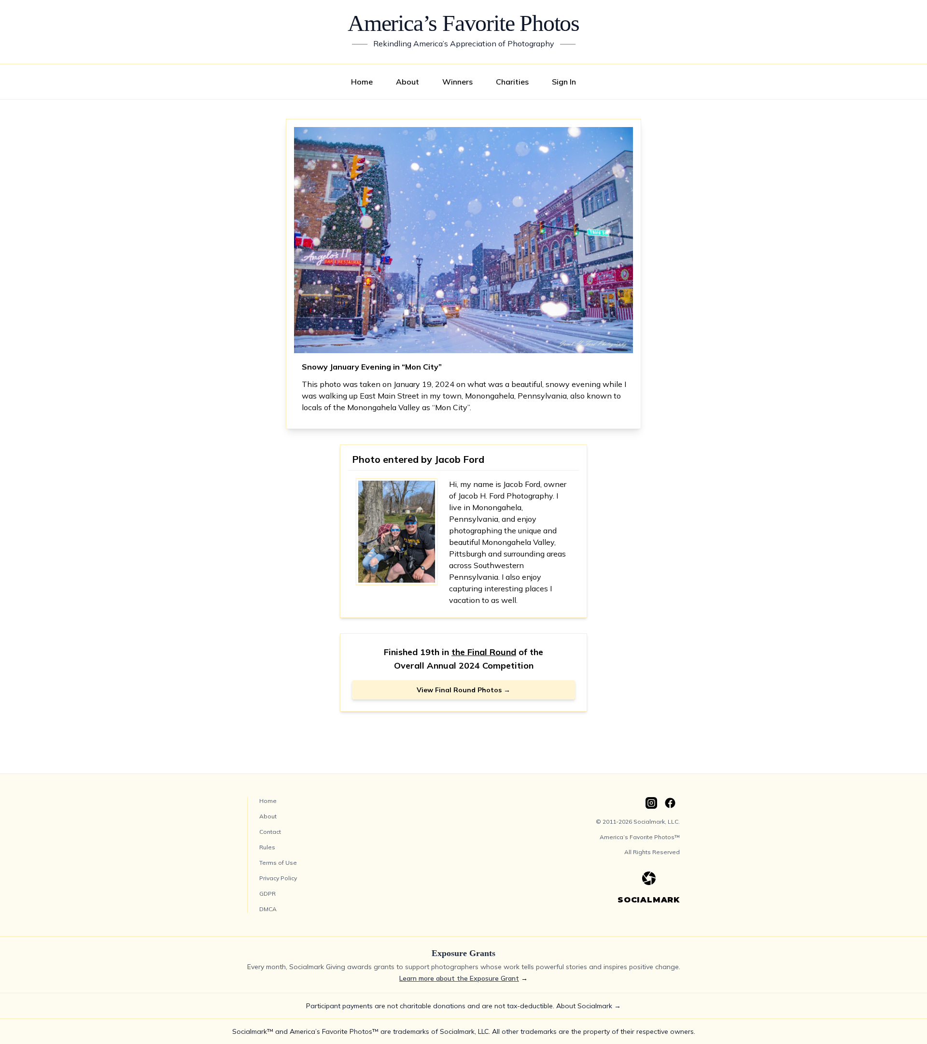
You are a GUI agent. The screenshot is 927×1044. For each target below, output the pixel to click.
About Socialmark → (588, 1005)
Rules (267, 847)
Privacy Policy (278, 878)
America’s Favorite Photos (463, 23)
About (407, 81)
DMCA (268, 909)
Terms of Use (278, 862)
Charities (512, 81)
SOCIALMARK (649, 899)
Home (362, 81)
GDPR (267, 893)
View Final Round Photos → (463, 690)
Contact (270, 831)
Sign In (564, 81)
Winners (457, 81)
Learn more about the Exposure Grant (459, 978)
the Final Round (483, 652)
